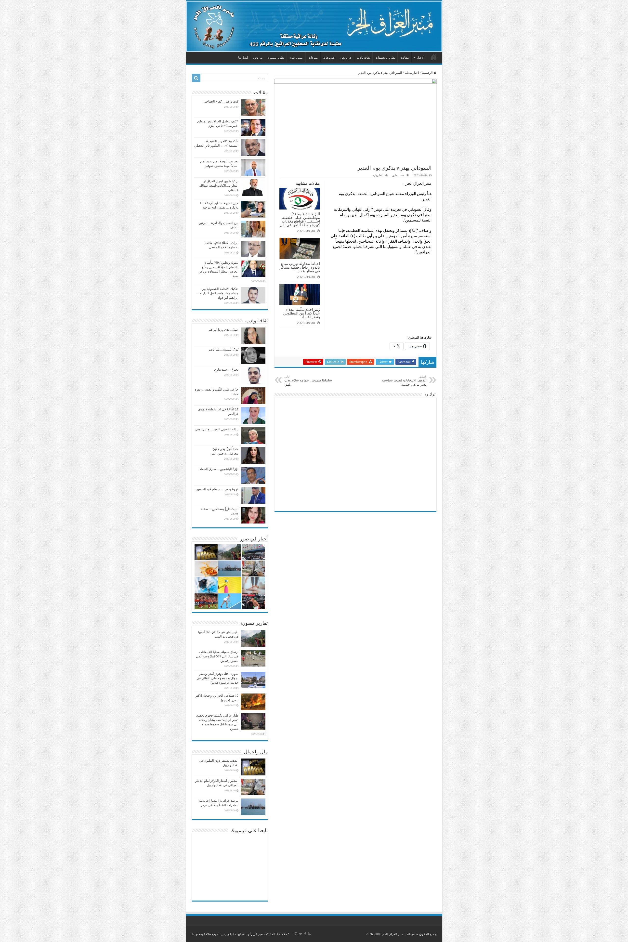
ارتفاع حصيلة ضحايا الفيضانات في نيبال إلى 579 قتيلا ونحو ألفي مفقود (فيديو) (217, 656)
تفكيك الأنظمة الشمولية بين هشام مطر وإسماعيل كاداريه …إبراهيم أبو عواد (217, 293)
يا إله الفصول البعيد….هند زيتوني (216, 429)
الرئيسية (433, 57)
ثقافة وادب (363, 57)
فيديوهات (328, 57)
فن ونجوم (346, 57)
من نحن (257, 57)
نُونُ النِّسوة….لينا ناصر (223, 349)
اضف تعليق (398, 175)
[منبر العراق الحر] (314, 26)
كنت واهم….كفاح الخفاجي (221, 101)
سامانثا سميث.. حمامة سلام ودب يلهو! (308, 380)
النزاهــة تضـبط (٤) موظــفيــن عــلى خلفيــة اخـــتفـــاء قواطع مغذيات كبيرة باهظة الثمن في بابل (300, 219)
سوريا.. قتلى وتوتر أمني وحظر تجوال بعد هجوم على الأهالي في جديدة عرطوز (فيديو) (217, 678)
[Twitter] (301, 934)
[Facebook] (305, 934)
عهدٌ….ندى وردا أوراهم (223, 329)
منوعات (313, 57)
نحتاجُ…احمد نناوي (226, 369)
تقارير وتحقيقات (385, 57)
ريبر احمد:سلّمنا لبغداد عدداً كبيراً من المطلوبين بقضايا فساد (301, 313)
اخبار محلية (412, 73)
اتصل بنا (243, 57)
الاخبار (420, 57)
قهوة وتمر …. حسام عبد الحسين (217, 489)
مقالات (404, 57)
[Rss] (309, 934)
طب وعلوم (296, 57)
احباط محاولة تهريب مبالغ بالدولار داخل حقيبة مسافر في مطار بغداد (300, 267)
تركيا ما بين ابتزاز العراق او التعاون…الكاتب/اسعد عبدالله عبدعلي (218, 185)
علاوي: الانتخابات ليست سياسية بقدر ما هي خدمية (404, 380)
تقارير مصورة (276, 57)
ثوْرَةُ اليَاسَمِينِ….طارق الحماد (218, 469)
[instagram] (296, 934)
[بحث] (196, 78)
